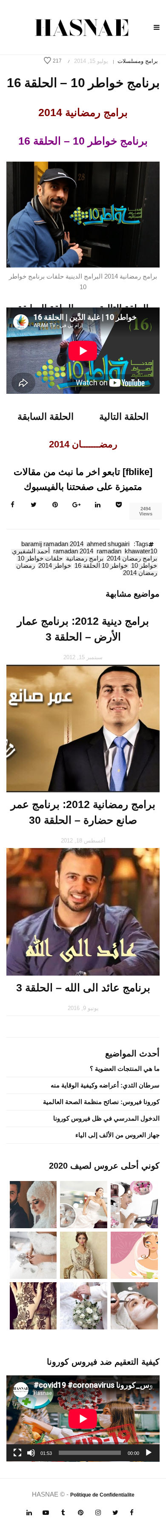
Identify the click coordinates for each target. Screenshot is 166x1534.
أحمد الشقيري (31, 551)
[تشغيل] (148, 1453)
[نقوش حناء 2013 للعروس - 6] (33, 1305)
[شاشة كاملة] (17, 1453)
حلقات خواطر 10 (40, 558)
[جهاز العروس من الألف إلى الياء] (134, 1204)
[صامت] (31, 1453)
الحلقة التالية (124, 416)
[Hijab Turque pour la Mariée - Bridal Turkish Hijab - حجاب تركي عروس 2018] (33, 1204)
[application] (83, 1418)
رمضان (25, 566)
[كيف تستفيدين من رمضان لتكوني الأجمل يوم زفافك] (134, 1254)
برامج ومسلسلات (137, 61)
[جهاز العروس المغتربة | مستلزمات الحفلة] (33, 1254)
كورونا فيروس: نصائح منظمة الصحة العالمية (101, 1101)
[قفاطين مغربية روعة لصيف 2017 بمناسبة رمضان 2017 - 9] (83, 1254)
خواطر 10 (144, 566)
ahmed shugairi (108, 544)
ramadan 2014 (73, 551)
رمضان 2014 (140, 573)
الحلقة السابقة (45, 416)
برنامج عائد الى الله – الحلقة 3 (83, 987)
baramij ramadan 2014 (52, 544)
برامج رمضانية (84, 558)
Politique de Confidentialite (102, 1495)
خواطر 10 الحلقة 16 (101, 566)
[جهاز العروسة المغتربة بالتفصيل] (83, 1204)
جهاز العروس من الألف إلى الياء (117, 1134)
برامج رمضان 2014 (132, 558)
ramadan (109, 551)
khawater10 (141, 551)
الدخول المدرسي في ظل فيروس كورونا (106, 1118)
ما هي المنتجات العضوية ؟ (125, 1068)
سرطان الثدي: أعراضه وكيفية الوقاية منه (105, 1085)
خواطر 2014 (54, 566)
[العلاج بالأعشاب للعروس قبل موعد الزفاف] (134, 1305)
